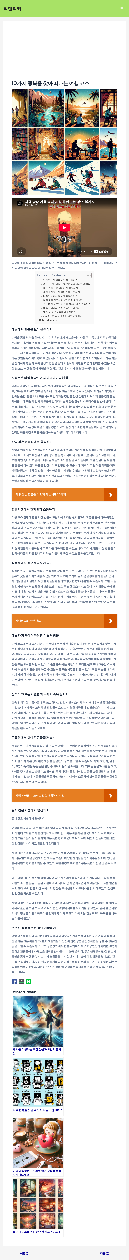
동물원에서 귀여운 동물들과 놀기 (63, 307)
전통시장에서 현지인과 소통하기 (63, 292)
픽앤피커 (12, 8)
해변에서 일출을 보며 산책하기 (62, 280)
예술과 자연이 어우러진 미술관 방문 (64, 299)
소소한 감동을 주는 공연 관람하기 (64, 315)
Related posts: (48, 320)
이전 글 (23, 1253)
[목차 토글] (87, 275)
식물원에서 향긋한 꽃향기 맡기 (62, 295)
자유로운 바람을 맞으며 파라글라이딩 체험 (68, 283)
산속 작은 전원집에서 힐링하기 (62, 288)
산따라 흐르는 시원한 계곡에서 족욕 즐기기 (68, 304)
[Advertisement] (64, 54)
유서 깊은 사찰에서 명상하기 (61, 311)
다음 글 (106, 1253)
